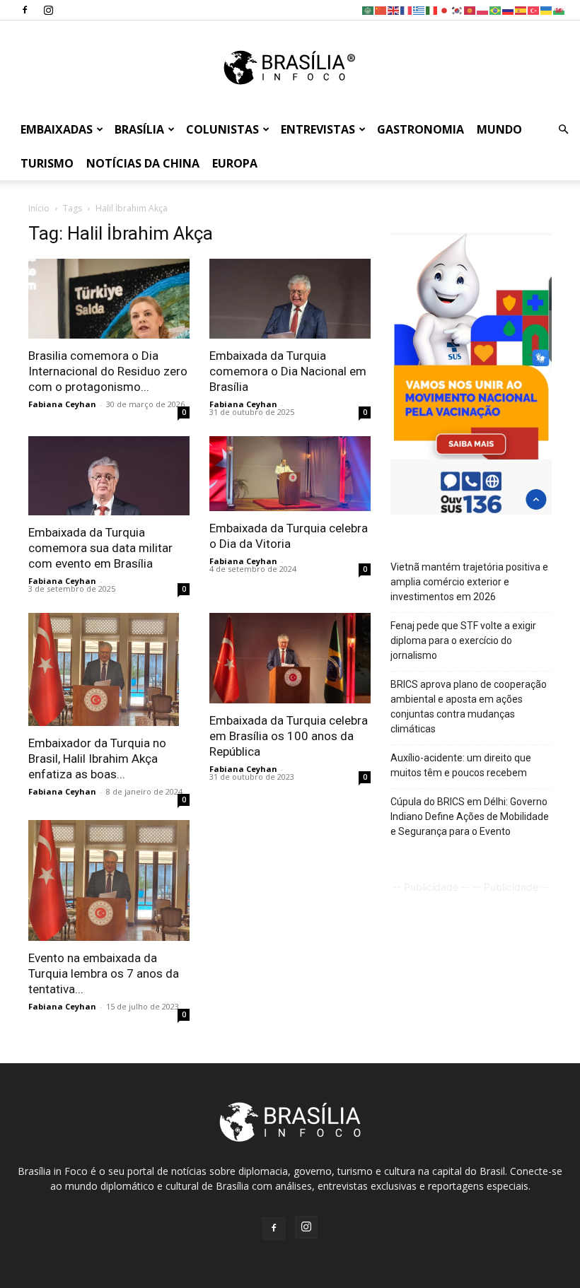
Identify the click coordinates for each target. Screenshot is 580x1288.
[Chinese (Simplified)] (381, 9)
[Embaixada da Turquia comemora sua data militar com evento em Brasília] (109, 476)
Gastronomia (420, 129)
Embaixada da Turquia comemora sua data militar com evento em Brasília (100, 547)
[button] (563, 129)
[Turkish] (534, 9)
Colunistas (222, 129)
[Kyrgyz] (470, 9)
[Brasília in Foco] (290, 67)
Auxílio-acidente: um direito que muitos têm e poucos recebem (460, 765)
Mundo (499, 129)
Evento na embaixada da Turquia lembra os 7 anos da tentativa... (103, 973)
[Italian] (432, 9)
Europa (234, 163)
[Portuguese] (495, 9)
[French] (406, 9)
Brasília (139, 129)
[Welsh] (559, 9)
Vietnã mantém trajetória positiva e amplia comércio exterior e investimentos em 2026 (469, 581)
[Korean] (457, 9)
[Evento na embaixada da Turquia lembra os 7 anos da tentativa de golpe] (109, 880)
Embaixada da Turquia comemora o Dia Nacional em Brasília (287, 371)
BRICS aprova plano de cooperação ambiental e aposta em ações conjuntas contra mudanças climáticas (468, 706)
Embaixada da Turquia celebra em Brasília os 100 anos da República (288, 736)
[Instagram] (48, 10)
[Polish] (483, 9)
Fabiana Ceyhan (62, 404)
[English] (394, 9)
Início (39, 208)
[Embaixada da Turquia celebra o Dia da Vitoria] (290, 473)
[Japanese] (445, 9)
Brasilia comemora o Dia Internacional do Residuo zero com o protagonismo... (107, 371)
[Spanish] (521, 9)
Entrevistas (318, 129)
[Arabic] (368, 9)
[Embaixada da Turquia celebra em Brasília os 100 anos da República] (290, 658)
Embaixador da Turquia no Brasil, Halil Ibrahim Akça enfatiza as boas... (97, 758)
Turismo (47, 163)
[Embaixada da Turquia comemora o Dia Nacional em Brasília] (290, 299)
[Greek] (419, 9)
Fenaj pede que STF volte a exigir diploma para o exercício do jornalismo (463, 640)
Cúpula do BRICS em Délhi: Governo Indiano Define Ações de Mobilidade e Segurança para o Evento (469, 816)
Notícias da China (142, 163)
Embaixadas (57, 129)
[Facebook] (24, 10)
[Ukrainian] (546, 9)
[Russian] (508, 9)
